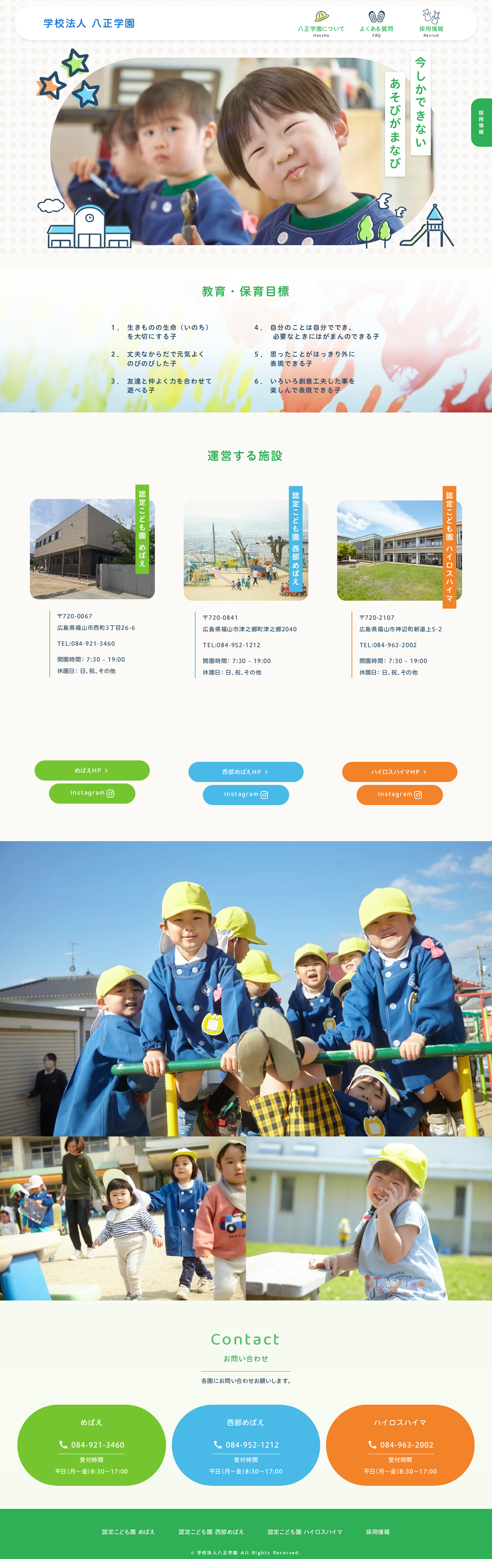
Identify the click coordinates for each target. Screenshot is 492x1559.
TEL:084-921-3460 (86, 643)
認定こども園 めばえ (129, 1532)
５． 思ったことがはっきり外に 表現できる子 (304, 359)
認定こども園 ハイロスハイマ (305, 1532)
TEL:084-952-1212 (232, 645)
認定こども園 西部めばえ (212, 1532)
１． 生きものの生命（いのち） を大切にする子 (161, 332)
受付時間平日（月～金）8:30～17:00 (400, 1466)
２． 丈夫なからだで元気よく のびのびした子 (157, 359)
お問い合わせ (246, 1358)
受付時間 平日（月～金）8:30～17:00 (92, 1466)
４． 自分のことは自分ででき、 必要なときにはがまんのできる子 (316, 332)
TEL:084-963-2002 (388, 645)
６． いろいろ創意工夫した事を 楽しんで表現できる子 (304, 386)
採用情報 (378, 1532)
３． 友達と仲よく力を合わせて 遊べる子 (161, 386)
